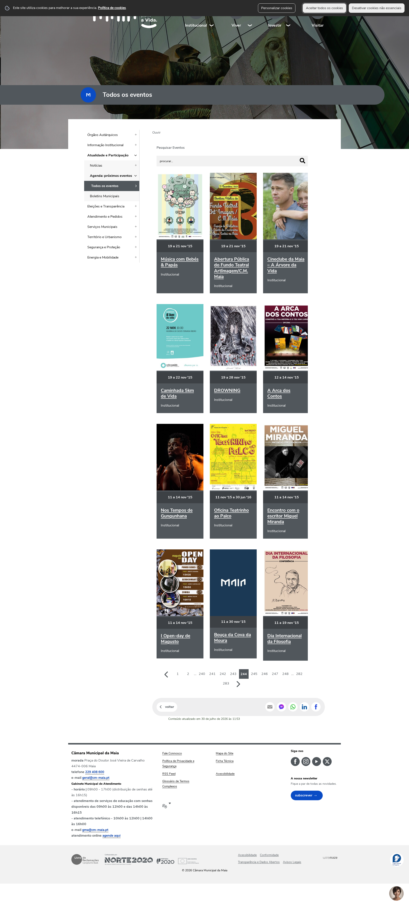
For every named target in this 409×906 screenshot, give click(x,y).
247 (275, 674)
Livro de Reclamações (85, 859)
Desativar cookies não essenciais (376, 8)
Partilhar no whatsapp (293, 707)
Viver (236, 25)
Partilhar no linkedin (304, 707)
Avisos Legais (292, 862)
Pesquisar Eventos (171, 147)
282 (299, 674)
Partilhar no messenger (281, 707)
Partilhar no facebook (316, 707)
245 (254, 674)
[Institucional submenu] (211, 17)
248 (285, 674)
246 (264, 674)
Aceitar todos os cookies (324, 8)
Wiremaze (330, 857)
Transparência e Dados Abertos (259, 862)
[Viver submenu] (250, 17)
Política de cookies (112, 8)
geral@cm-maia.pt (95, 778)
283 (226, 683)
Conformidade (269, 855)
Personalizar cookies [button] (276, 8)
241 (212, 674)
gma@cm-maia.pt (95, 830)
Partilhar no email (270, 707)
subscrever (303, 795)
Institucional (196, 25)
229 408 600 (94, 772)
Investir (274, 25)
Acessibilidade (247, 855)
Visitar (318, 25)
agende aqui (111, 835)
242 (223, 674)
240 (202, 674)
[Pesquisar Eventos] (302, 160)
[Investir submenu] (288, 17)
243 (233, 674)
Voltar (169, 707)
